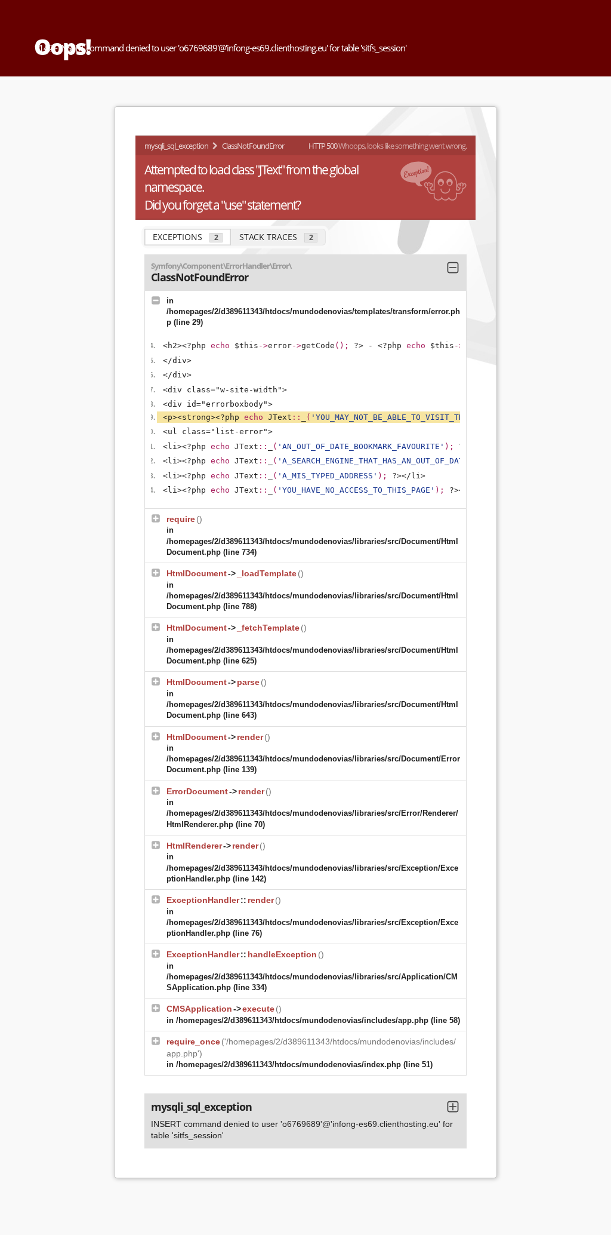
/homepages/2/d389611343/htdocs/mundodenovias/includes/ (302, 1020)
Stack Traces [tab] (276, 236)
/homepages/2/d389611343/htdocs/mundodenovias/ (288, 1064)
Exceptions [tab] (185, 236)
